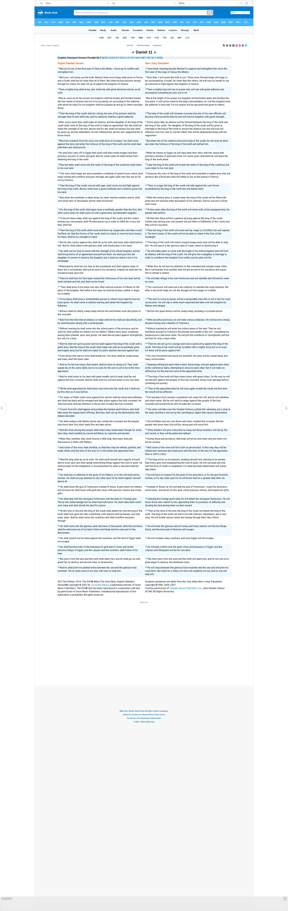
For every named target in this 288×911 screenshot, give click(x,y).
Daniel (48, 45)
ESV (116, 57)
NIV (149, 57)
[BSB (105, 57)
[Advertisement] (144, 664)
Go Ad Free (6, 899)
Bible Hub (144, 602)
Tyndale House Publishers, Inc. (186, 588)
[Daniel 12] (284, 415)
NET (143, 57)
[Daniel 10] (4, 415)
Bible (43, 45)
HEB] (160, 57)
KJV (128, 57)
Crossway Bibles (100, 584)
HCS (122, 57)
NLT (154, 57)
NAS (138, 57)
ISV (133, 57)
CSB (111, 57)
